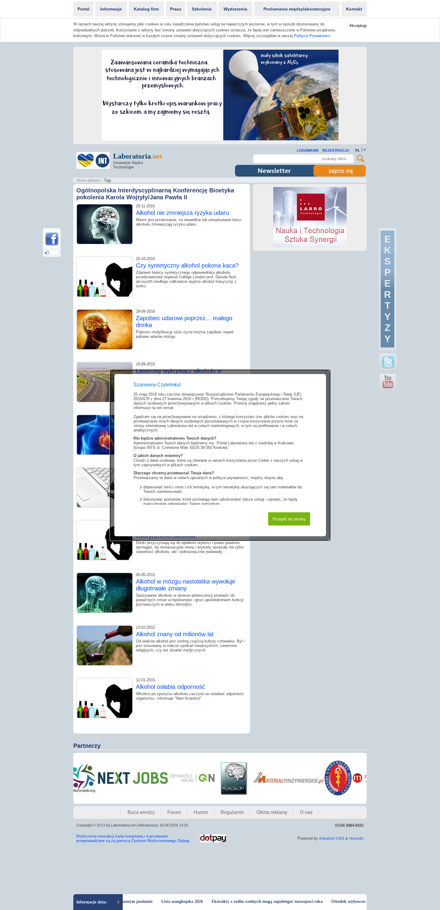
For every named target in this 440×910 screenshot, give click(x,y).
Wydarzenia (235, 9)
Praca (175, 9)
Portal (83, 9)
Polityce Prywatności (312, 36)
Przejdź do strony (289, 518)
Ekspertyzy (387, 289)
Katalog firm (146, 9)
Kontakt (354, 9)
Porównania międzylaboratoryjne (296, 9)
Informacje (111, 9)
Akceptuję (358, 25)
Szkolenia (202, 9)
